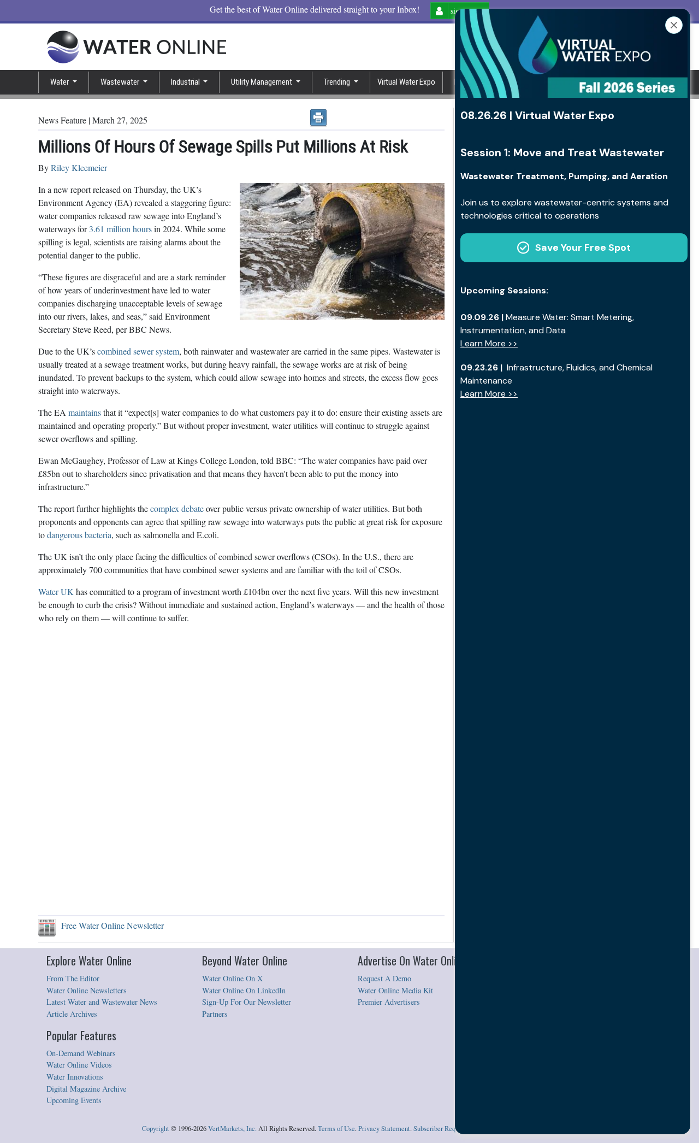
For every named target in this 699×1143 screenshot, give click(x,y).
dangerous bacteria (78, 534)
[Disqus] (241, 769)
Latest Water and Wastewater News (101, 1002)
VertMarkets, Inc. (232, 1128)
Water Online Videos (79, 1064)
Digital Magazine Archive (86, 1088)
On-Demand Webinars (81, 1053)
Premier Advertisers (389, 1002)
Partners (215, 1014)
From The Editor (72, 978)
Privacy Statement (384, 1128)
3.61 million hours (119, 228)
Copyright (155, 1128)
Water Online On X (232, 978)
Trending (338, 82)
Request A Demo (384, 978)
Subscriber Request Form (448, 1128)
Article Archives (71, 1014)
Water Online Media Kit (395, 990)
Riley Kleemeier (79, 167)
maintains (83, 412)
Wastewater (120, 82)
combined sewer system (137, 351)
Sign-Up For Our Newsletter (246, 1002)
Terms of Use (336, 1128)
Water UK (56, 591)
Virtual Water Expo (406, 82)
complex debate (176, 508)
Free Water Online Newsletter (110, 925)
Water (60, 82)
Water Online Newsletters (86, 990)
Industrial (186, 82)
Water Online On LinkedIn (244, 990)
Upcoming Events (74, 1100)
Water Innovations (74, 1076)
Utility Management (262, 82)
